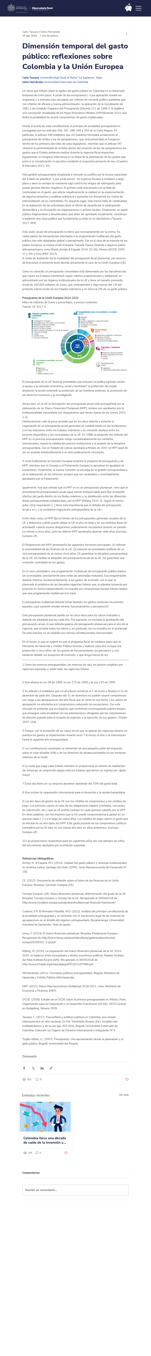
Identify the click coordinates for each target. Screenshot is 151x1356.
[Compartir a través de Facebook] (24, 1068)
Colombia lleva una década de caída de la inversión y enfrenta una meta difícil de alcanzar (45, 1140)
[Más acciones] (126, 34)
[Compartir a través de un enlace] (51, 1068)
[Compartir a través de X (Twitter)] (33, 1068)
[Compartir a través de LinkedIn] (42, 1068)
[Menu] (138, 8)
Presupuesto (29, 1056)
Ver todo (124, 1095)
